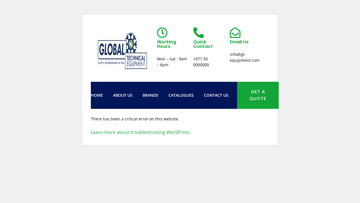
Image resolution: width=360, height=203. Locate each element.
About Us (122, 95)
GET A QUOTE (257, 95)
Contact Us (216, 95)
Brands (150, 95)
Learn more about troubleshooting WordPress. (141, 132)
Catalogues (181, 95)
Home (97, 95)
